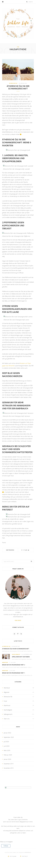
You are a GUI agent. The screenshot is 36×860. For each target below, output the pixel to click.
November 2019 (8, 768)
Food (5, 701)
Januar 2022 (7, 733)
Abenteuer (5, 662)
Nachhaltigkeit (8, 710)
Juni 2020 (6, 746)
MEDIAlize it (28, 852)
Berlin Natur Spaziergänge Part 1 (13, 673)
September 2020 (9, 737)
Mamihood (7, 705)
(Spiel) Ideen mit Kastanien (21, 657)
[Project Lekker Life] (18, 23)
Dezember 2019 (8, 764)
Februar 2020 (8, 755)
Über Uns (6, 719)
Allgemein (6, 692)
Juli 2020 (6, 741)
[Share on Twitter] (26, 550)
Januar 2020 (7, 759)
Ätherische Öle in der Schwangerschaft (18, 87)
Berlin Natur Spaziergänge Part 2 (13, 665)
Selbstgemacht (16, 654)
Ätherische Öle (13, 83)
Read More (18, 620)
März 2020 (7, 750)
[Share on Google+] (28, 550)
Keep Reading (10, 550)
